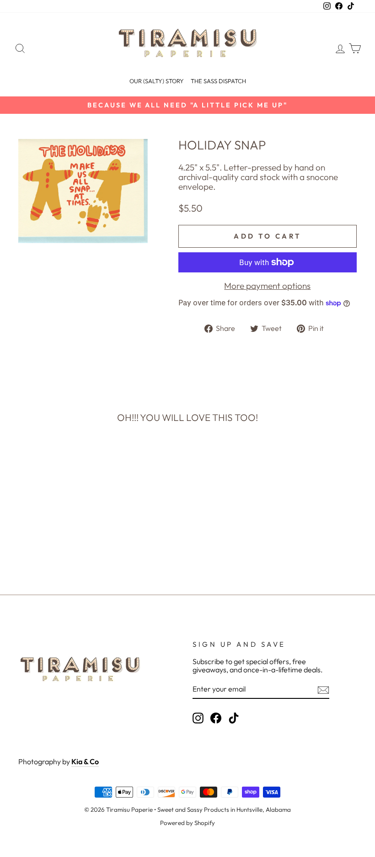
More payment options (267, 286)
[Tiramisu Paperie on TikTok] (233, 718)
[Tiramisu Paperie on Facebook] (215, 718)
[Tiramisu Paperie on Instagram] (198, 718)
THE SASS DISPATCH (218, 81)
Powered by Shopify (187, 822)
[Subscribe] (323, 690)
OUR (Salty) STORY (156, 81)
